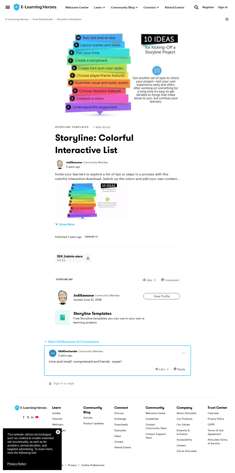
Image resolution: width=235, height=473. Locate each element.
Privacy (72, 465)
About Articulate (186, 413)
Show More (67, 224)
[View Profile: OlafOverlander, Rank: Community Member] (52, 353)
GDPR (211, 424)
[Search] (196, 7)
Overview (213, 413)
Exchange (120, 418)
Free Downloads (43, 19)
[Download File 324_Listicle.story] (87, 258)
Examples (120, 430)
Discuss (119, 413)
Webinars (57, 424)
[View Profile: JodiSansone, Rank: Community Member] (59, 164)
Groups (118, 441)
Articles (88, 417)
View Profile (162, 296)
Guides (56, 413)
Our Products (184, 418)
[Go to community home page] (35, 7)
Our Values (183, 424)
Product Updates (93, 423)
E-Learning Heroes (17, 19)
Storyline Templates (69, 19)
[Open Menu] (226, 19)
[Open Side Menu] (8, 7)
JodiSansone (74, 162)
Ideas (117, 435)
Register (208, 7)
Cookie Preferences (92, 465)
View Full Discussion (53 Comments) (73, 341)
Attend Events (122, 447)
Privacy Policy (216, 418)
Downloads (121, 424)
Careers (181, 445)
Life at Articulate (187, 450)
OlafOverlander (67, 351)
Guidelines (152, 418)
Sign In (223, 7)
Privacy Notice (16, 463)
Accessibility (184, 439)
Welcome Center (156, 413)
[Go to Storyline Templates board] (62, 317)
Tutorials (57, 418)
